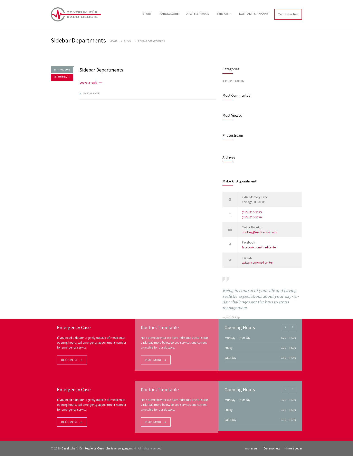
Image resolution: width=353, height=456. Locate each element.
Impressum (252, 448)
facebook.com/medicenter (259, 247)
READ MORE (69, 360)
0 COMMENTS (62, 77)
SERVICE (222, 14)
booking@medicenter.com (259, 232)
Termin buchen (288, 14)
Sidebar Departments (101, 70)
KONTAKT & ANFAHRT (254, 14)
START (147, 14)
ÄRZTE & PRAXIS (197, 14)
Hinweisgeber (293, 448)
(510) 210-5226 (252, 217)
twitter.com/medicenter (257, 262)
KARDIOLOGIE (169, 14)
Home (113, 41)
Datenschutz (272, 448)
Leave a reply (88, 82)
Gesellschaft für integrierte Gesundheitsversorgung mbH (98, 448)
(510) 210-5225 (252, 212)
